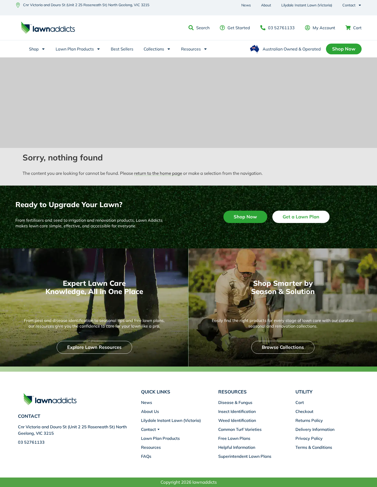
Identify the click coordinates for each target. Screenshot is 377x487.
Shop (34, 49)
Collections (154, 49)
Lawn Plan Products (75, 49)
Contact (348, 5)
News (246, 5)
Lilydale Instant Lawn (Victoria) (306, 5)
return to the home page (158, 173)
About (266, 5)
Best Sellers (122, 49)
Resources (191, 49)
